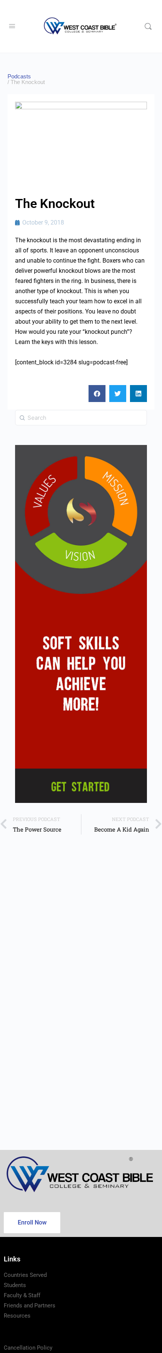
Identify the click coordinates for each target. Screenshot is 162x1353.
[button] (97, 393)
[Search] (148, 26)
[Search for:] (81, 417)
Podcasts (19, 76)
